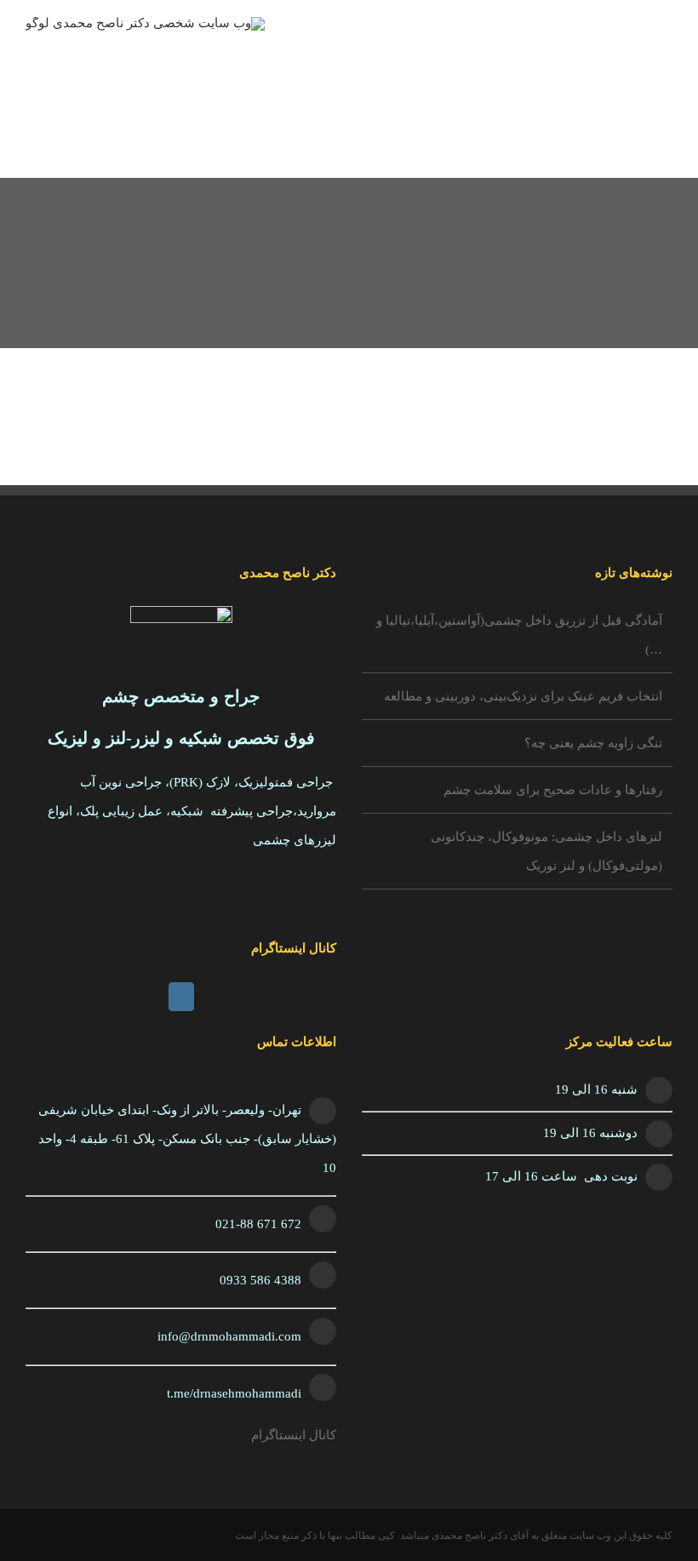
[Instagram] (181, 996)
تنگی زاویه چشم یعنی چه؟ (593, 743)
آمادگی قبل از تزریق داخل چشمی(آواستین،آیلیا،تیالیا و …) (519, 635)
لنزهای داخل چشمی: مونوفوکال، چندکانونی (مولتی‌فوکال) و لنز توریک (546, 851)
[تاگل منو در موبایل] (665, 47)
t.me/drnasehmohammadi (234, 1393)
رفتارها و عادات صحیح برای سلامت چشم (552, 790)
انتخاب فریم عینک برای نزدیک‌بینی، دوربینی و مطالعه (523, 696)
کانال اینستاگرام (293, 1435)
